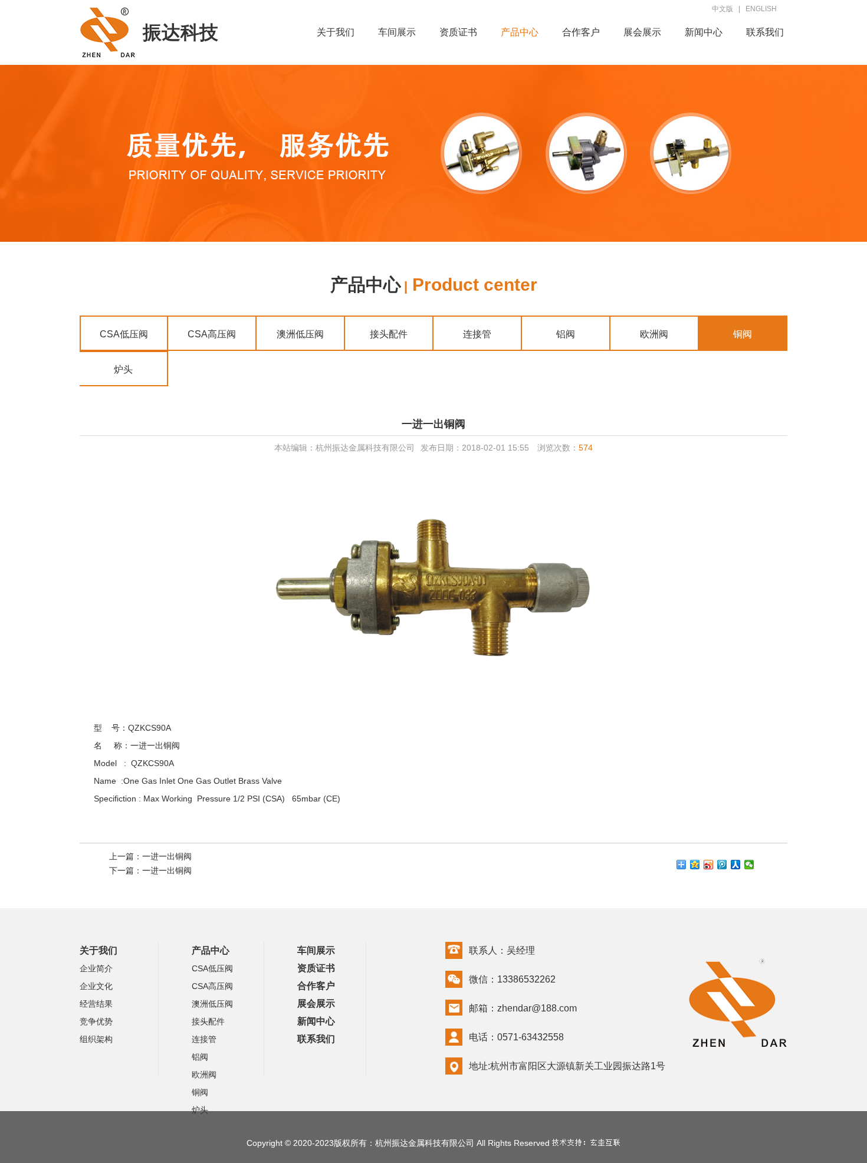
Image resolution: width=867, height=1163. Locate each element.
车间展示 (397, 32)
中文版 (722, 9)
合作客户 (581, 32)
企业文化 (96, 986)
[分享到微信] (749, 864)
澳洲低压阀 (300, 334)
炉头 (123, 369)
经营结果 (96, 1003)
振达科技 (180, 32)
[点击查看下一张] (610, 589)
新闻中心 (703, 32)
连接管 (477, 334)
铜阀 (742, 334)
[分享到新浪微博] (709, 864)
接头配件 (389, 334)
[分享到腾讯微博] (722, 864)
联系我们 (765, 32)
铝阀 (565, 334)
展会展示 (642, 32)
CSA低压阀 (124, 334)
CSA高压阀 (212, 334)
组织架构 (96, 1039)
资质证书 (458, 32)
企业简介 (96, 968)
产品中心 (519, 32)
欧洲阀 (654, 334)
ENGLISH (761, 9)
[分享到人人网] (736, 864)
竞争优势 (96, 1021)
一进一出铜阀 (167, 856)
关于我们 (335, 32)
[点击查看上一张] (257, 589)
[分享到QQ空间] (695, 864)
